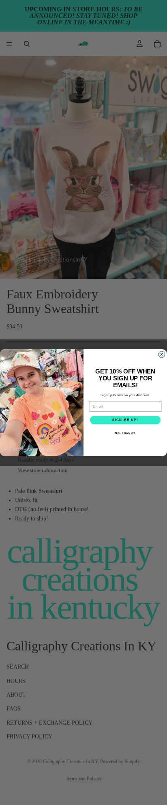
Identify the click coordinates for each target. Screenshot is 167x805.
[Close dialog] (161, 354)
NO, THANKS (125, 432)
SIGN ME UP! (125, 420)
